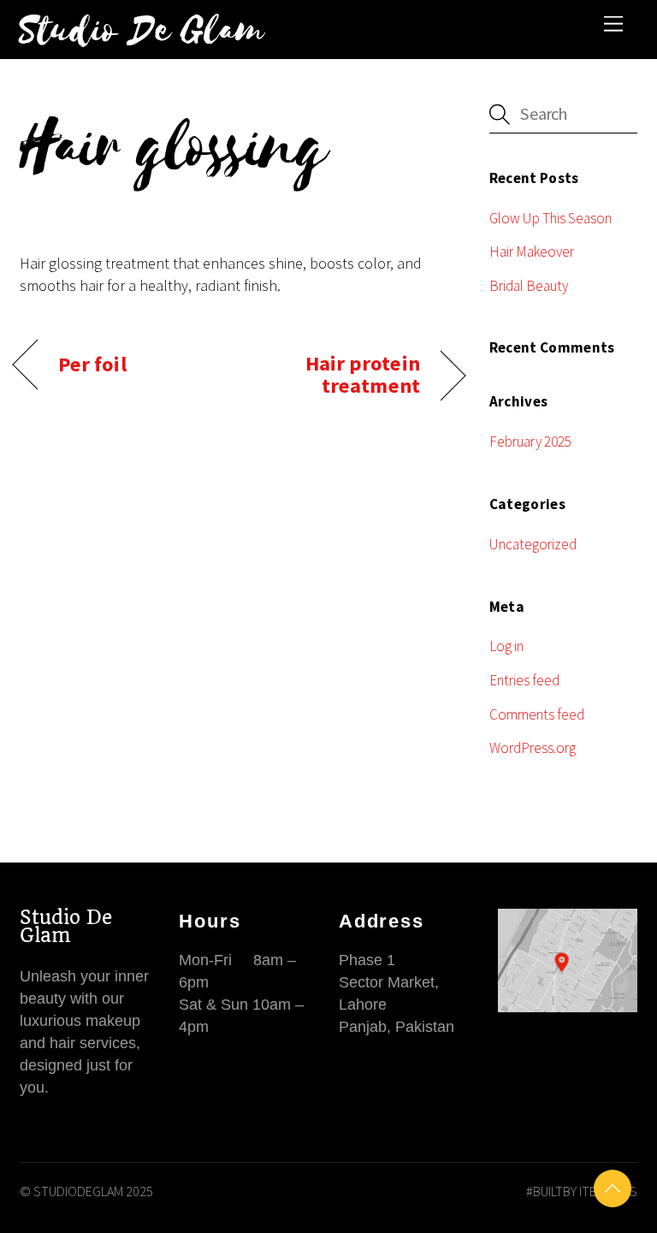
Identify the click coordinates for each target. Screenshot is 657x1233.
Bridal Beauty (528, 285)
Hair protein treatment (336, 375)
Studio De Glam (66, 926)
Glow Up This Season (550, 218)
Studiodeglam (78, 1191)
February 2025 (530, 441)
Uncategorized (533, 544)
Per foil (92, 364)
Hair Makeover (531, 251)
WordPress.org (532, 747)
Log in (506, 646)
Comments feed (536, 714)
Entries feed (524, 680)
